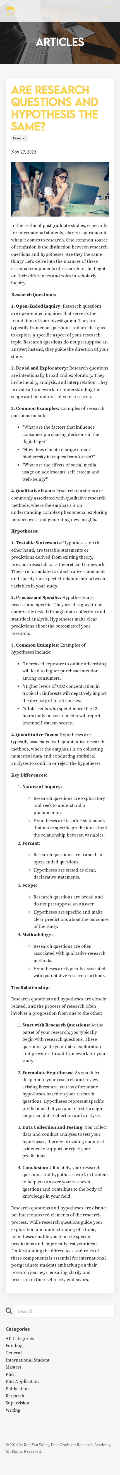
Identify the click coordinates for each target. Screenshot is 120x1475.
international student (27, 1360)
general (14, 1353)
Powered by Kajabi (60, 1460)
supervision (17, 1403)
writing (13, 1410)
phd (10, 1374)
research (19, 138)
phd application (22, 1381)
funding (14, 1345)
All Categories (20, 1338)
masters (13, 1367)
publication (17, 1389)
